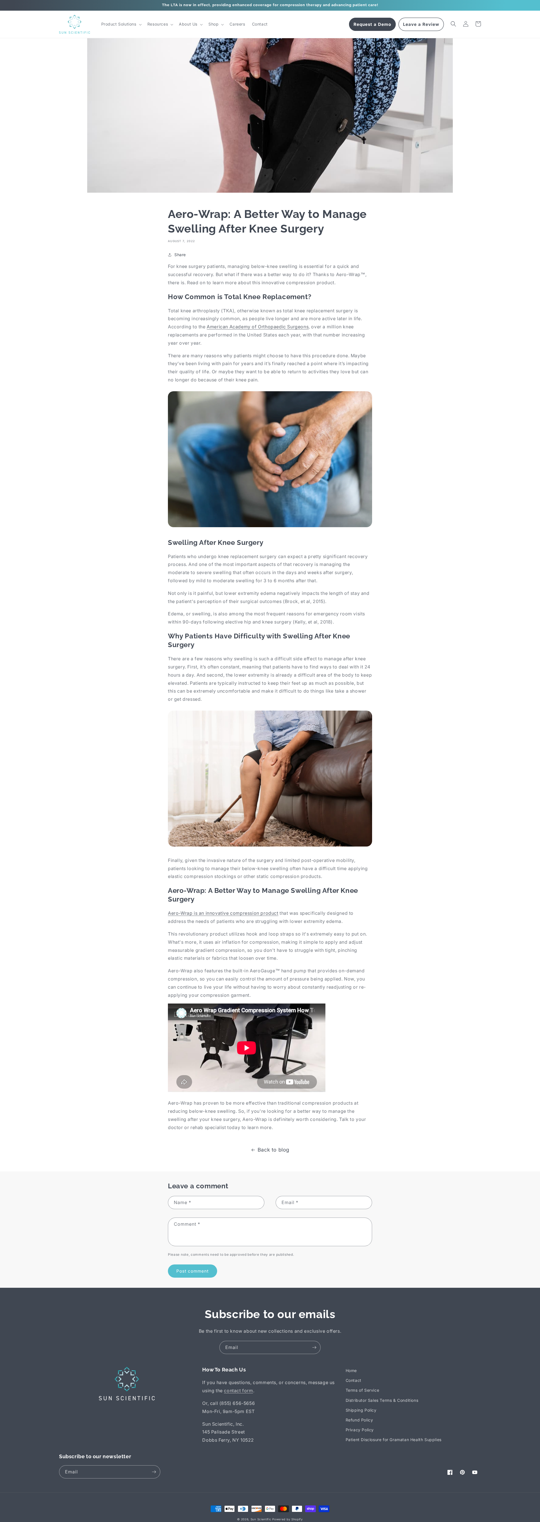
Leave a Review (421, 24)
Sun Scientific (261, 1519)
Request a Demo (372, 24)
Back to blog (273, 1150)
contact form (238, 1390)
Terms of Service (362, 1390)
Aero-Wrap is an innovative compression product (223, 913)
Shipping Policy (361, 1410)
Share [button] (180, 254)
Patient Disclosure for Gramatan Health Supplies (394, 1439)
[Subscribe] (314, 1347)
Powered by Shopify (287, 1519)
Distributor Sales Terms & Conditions (382, 1400)
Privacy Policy (360, 1429)
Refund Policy (359, 1420)
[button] (121, 24)
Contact (353, 1380)
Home (351, 1370)
